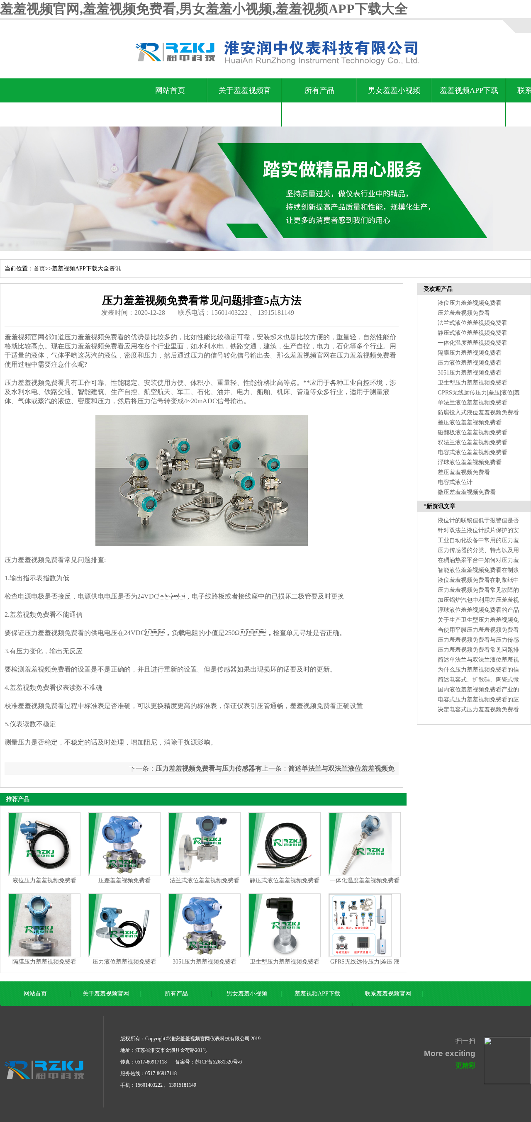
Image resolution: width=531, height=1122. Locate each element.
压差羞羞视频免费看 (124, 880)
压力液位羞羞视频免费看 (124, 962)
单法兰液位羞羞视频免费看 (472, 402)
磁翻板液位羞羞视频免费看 (472, 432)
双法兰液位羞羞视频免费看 (472, 442)
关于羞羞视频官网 (245, 102)
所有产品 (319, 90)
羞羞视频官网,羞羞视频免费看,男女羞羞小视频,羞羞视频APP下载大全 (204, 8)
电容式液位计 (455, 482)
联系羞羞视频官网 (388, 994)
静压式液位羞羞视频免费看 (284, 880)
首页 (39, 268)
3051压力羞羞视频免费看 (204, 962)
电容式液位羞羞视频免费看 (472, 452)
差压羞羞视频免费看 (464, 472)
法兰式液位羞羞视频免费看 (204, 880)
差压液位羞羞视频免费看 (470, 422)
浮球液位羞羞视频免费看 (470, 462)
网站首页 (170, 90)
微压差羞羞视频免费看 (467, 492)
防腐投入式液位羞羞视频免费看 (478, 412)
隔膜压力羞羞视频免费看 (44, 962)
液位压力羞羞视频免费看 (44, 880)
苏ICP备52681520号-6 (218, 1062)
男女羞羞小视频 (394, 90)
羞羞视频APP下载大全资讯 (469, 102)
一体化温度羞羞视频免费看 (364, 880)
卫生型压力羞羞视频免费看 (284, 962)
